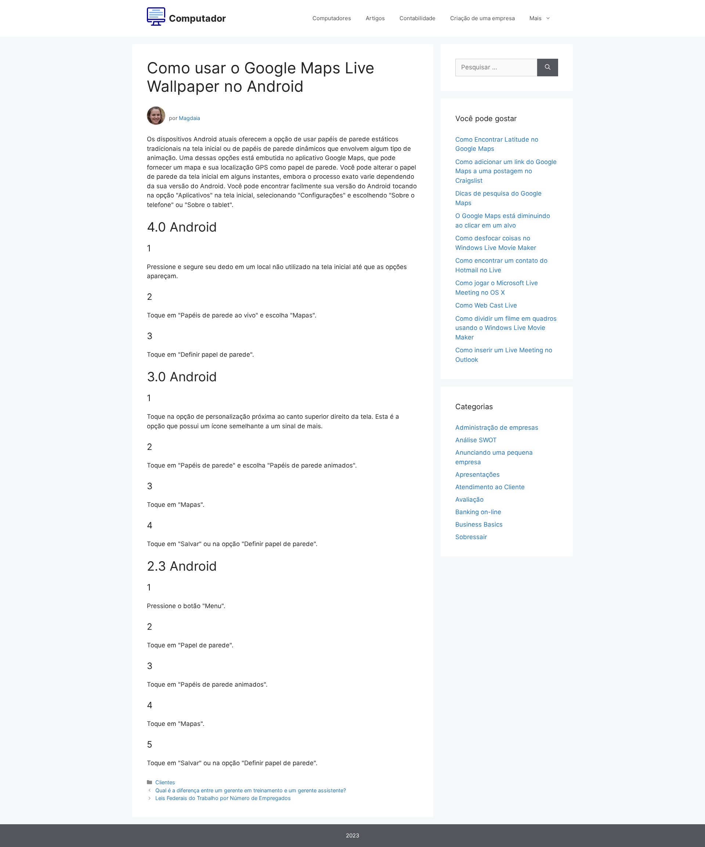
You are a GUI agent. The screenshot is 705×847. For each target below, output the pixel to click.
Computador (197, 18)
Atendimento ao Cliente (490, 487)
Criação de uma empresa (482, 18)
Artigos (375, 18)
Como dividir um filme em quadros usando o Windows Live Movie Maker (506, 328)
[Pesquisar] (547, 67)
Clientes (165, 782)
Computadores (331, 18)
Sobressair (471, 537)
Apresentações (477, 474)
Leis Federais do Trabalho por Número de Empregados (223, 798)
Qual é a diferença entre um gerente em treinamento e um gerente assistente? (250, 790)
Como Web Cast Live (486, 305)
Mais (535, 18)
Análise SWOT (476, 440)
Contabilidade (417, 18)
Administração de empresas (496, 427)
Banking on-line (478, 512)
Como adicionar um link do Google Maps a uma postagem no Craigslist (506, 171)
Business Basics (479, 524)
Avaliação (469, 499)
